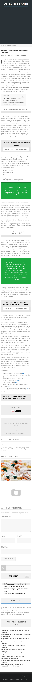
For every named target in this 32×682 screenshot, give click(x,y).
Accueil (2, 45)
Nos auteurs (6, 679)
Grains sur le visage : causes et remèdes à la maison (16, 424)
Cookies (22, 679)
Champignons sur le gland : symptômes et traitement (16, 475)
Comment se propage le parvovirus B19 (13, 102)
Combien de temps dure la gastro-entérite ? (16, 497)
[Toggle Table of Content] (22, 96)
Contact (27, 679)
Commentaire (6, 517)
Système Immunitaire (20, 55)
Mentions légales (14, 679)
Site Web (4, 547)
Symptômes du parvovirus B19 (11, 100)
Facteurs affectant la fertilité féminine (16, 433)
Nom (3, 536)
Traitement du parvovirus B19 (11, 104)
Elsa (3, 55)
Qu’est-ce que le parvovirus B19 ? (12, 98)
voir (23, 373)
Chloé (11, 478)
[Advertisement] (16, 27)
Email (19, 536)
